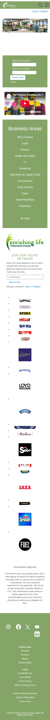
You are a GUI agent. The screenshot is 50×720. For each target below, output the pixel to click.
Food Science (25, 187)
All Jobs (25, 218)
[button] (47, 5)
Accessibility (25, 677)
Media (25, 659)
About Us (25, 651)
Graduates (25, 205)
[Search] (40, 5)
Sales (25, 193)
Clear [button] (13, 82)
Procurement (25, 180)
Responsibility (25, 663)
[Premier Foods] (8, 5)
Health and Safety (25, 155)
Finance (25, 149)
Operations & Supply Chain (25, 174)
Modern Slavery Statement (25, 693)
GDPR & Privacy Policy (25, 685)
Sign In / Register (40, 11)
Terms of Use (25, 701)
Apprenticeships (25, 199)
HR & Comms (25, 137)
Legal (25, 143)
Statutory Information (25, 697)
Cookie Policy (25, 681)
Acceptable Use (25, 673)
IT (25, 162)
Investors (25, 655)
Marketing (25, 168)
